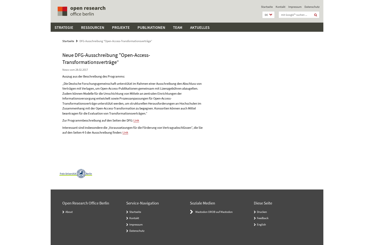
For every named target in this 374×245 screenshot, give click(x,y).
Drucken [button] (262, 212)
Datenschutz (311, 7)
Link (136, 120)
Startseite (267, 7)
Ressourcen (92, 27)
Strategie (64, 27)
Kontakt (280, 7)
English (261, 224)
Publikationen (151, 27)
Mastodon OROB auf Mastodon (214, 212)
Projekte (121, 27)
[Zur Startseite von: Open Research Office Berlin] (81, 11)
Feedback (262, 218)
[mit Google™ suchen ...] (315, 15)
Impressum (295, 7)
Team (177, 27)
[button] (268, 15)
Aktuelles (200, 27)
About (69, 212)
